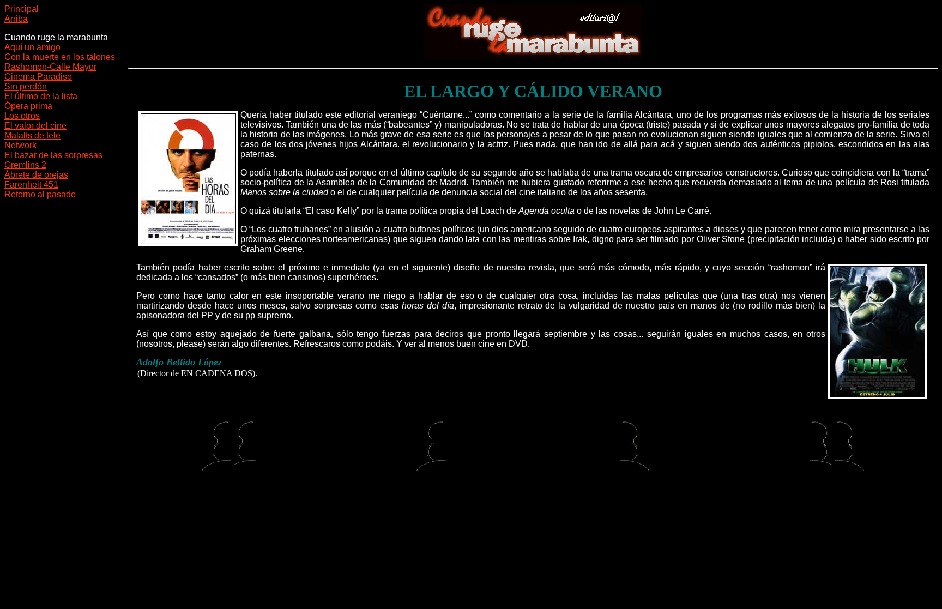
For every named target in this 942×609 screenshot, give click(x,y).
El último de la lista (40, 96)
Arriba (16, 18)
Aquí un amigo (32, 47)
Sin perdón (25, 86)
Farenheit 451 (31, 184)
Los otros (22, 115)
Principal (21, 9)
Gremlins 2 (25, 165)
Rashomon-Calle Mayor (50, 66)
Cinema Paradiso (38, 76)
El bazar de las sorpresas (53, 155)
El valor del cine (35, 125)
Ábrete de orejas (36, 174)
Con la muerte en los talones (59, 57)
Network (20, 145)
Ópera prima (28, 106)
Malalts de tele (32, 135)
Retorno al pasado (40, 194)
